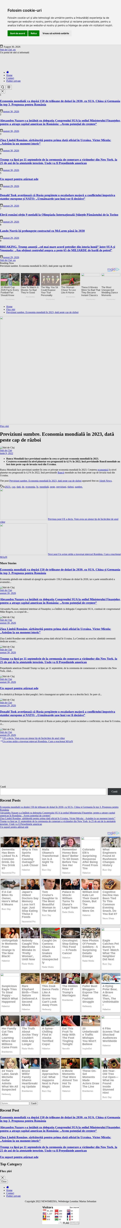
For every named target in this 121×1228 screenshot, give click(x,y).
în (37, 486)
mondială (44, 486)
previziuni (61, 486)
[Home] (7, 72)
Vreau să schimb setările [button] (56, 33)
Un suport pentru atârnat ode (19, 179)
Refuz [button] (34, 33)
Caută (3, 786)
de (23, 486)
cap (13, 486)
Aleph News (105, 480)
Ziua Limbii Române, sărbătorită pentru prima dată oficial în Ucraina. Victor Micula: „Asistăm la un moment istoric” (57, 818)
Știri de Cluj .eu (8, 49)
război (70, 486)
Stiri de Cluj (6, 450)
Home (9, 75)
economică (103, 469)
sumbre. (79, 486)
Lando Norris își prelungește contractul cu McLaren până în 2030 (42, 230)
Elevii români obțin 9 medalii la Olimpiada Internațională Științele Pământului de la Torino (59, 214)
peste (52, 486)
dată (19, 486)
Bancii (61, 472)
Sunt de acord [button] (17, 33)
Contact (10, 78)
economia (30, 486)
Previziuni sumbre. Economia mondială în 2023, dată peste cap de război (45, 480)
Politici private (13, 81)
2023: (8, 486)
